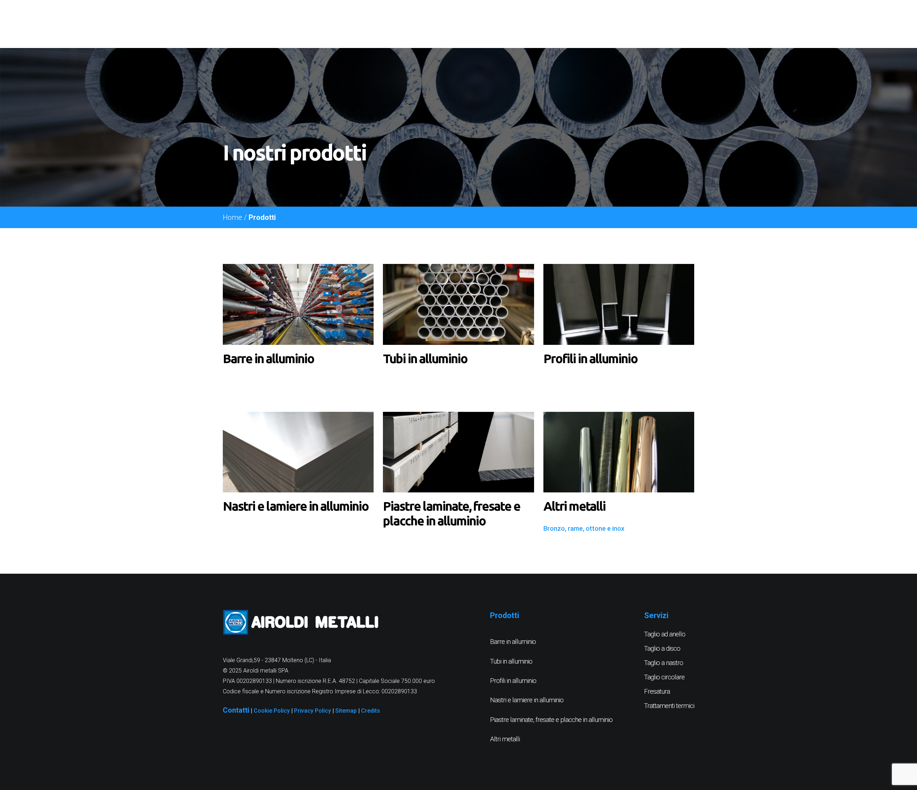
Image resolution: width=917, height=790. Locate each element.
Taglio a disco (662, 648)
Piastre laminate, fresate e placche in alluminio (551, 720)
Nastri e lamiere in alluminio (526, 700)
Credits (370, 710)
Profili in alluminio (513, 680)
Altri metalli (505, 739)
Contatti (236, 710)
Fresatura (657, 691)
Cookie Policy (272, 710)
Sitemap (346, 710)
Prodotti (504, 615)
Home (232, 217)
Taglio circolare (664, 677)
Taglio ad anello (664, 634)
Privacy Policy (312, 710)
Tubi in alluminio (511, 661)
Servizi (656, 615)
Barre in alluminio (513, 641)
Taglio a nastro (663, 663)
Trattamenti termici (669, 706)
